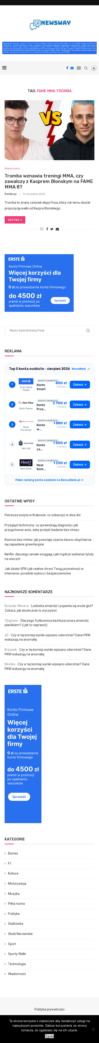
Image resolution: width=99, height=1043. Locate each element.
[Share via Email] (57, 229)
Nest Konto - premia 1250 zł (42, 467)
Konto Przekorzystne (42, 407)
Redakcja (11, 194)
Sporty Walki (17, 954)
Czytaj (13, 219)
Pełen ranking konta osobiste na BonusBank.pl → (49, 480)
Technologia (17, 964)
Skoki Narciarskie (20, 934)
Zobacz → (80, 384)
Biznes (13, 853)
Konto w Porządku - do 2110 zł (42, 427)
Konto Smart (41, 387)
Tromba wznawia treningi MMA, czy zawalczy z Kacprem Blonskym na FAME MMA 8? (49, 181)
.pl (81, 368)
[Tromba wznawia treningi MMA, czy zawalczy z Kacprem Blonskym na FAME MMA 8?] (49, 130)
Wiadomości (12, 168)
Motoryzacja (17, 883)
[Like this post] (41, 229)
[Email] (72, 68)
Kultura (13, 873)
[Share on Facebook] (47, 229)
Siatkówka (15, 923)
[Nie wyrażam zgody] (93, 1029)
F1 (10, 863)
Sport (12, 944)
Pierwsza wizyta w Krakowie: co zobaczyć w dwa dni (43, 515)
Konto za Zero (41, 447)
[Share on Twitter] (51, 229)
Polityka (14, 914)
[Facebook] (67, 68)
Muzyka (14, 894)
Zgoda (49, 1036)
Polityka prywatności (49, 1009)
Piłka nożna (16, 903)
